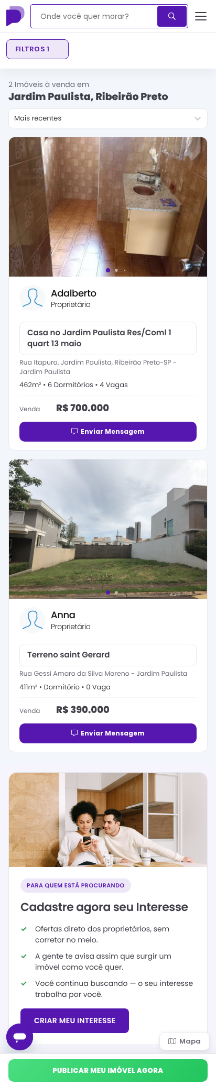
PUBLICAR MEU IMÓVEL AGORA (107, 1070)
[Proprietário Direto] (16, 16)
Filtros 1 (32, 49)
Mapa (190, 1041)
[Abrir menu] (201, 16)
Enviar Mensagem (113, 431)
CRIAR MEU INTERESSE (74, 1020)
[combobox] (94, 16)
